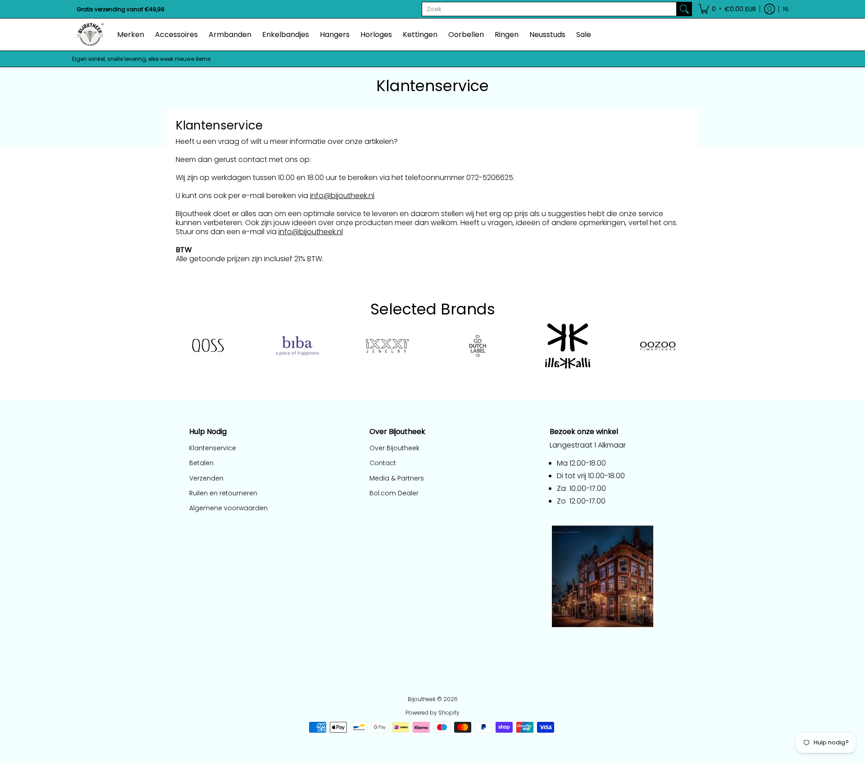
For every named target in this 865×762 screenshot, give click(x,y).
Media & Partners (396, 478)
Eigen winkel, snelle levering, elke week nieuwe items (141, 59)
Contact (382, 462)
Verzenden (206, 478)
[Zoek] (684, 9)
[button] (727, 9)
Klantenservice (212, 448)
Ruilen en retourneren (223, 493)
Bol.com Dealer (394, 493)
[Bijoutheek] (90, 34)
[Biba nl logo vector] (297, 346)
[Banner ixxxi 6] (387, 346)
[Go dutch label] (477, 346)
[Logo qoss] (207, 346)
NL (786, 9)
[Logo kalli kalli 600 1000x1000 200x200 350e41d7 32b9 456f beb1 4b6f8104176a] (567, 346)
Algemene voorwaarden (228, 508)
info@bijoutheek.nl (342, 195)
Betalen (201, 462)
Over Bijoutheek (394, 448)
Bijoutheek (422, 699)
